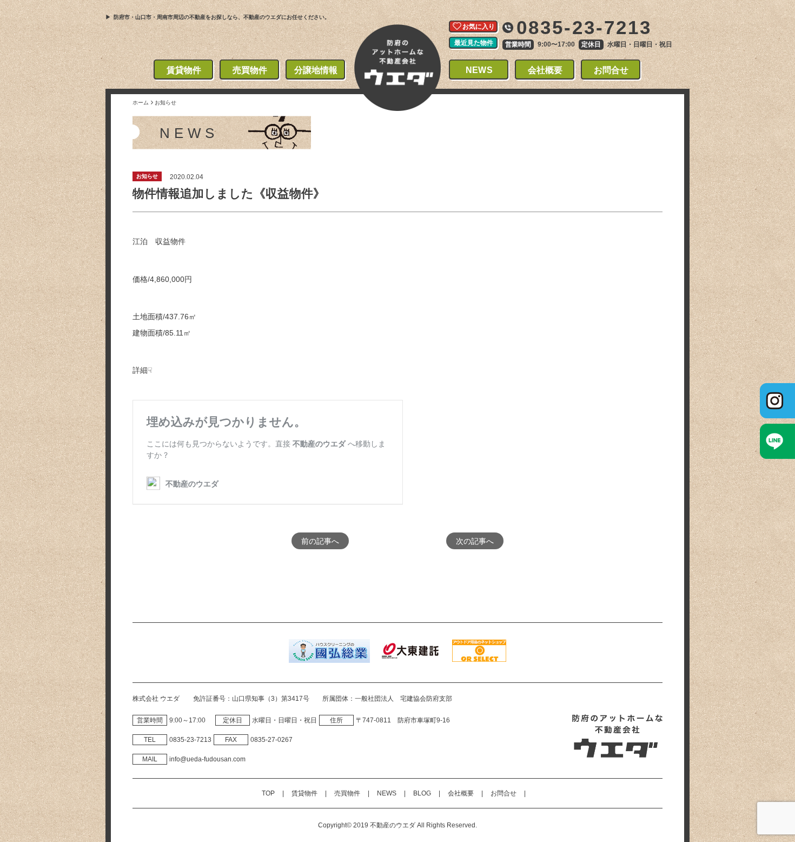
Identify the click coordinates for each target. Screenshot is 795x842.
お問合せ (611, 70)
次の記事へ (475, 541)
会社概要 (545, 70)
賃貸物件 (184, 70)
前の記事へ (320, 541)
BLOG (422, 793)
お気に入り (478, 26)
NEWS (479, 70)
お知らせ (147, 176)
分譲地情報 (316, 70)
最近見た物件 (473, 43)
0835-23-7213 (584, 27)
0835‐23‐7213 (190, 740)
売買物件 (250, 70)
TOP (268, 793)
